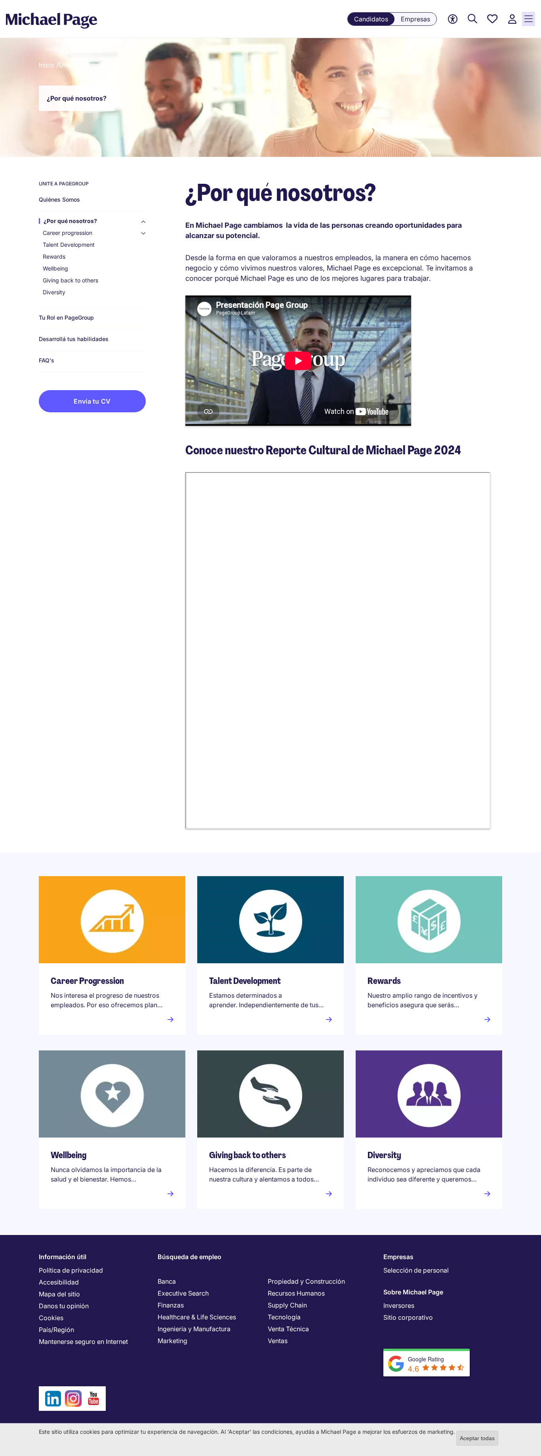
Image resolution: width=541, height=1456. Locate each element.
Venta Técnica (288, 1329)
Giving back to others (70, 280)
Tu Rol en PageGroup (66, 317)
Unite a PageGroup (64, 183)
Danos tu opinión (64, 1306)
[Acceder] (512, 19)
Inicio (47, 65)
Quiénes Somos (59, 199)
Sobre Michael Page (413, 1292)
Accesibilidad (59, 1282)
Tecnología (284, 1317)
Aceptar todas (477, 1438)
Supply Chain (287, 1305)
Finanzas (171, 1305)
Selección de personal (416, 1270)
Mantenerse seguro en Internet (83, 1341)
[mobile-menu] (528, 19)
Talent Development (69, 245)
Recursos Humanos (296, 1293)
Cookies (51, 1318)
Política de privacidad (71, 1270)
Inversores (398, 1305)
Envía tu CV (92, 401)
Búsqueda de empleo (189, 1257)
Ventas (278, 1341)
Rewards (54, 256)
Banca (167, 1281)
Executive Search (183, 1293)
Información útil (62, 1257)
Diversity (54, 292)
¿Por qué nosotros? (70, 221)
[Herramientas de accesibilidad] (453, 19)
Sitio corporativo (408, 1317)
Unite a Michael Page (89, 65)
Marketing (172, 1341)
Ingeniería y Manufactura (194, 1329)
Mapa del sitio (59, 1294)
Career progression (67, 233)
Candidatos (371, 19)
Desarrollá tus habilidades (74, 339)
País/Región (56, 1330)
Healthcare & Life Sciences (197, 1317)
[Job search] (472, 19)
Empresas (415, 19)
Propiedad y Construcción (306, 1281)
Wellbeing (55, 268)
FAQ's (46, 360)
